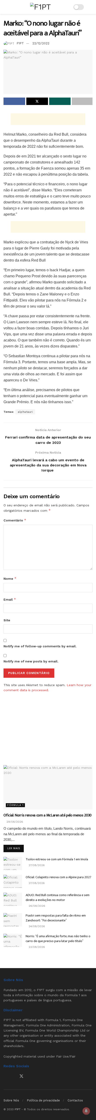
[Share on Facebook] (14, 101)
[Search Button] (91, 7)
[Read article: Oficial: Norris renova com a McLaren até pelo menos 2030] (48, 787)
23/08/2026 (36, 947)
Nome (10, 578)
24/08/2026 (36, 926)
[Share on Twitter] (37, 101)
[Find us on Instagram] (13, 1076)
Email (9, 599)
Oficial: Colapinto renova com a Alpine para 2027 (58, 877)
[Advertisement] (48, 119)
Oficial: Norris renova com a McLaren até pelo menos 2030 (47, 815)
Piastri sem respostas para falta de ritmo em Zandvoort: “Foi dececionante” (56, 918)
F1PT (20, 43)
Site (6, 620)
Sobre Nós (11, 1100)
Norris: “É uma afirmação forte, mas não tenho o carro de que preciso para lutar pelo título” (58, 938)
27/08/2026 (36, 865)
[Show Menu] (5, 7)
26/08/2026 (36, 905)
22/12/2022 (40, 43)
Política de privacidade (43, 1100)
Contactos (75, 1100)
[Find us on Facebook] (5, 1076)
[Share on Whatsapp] (60, 101)
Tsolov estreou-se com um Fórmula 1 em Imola (57, 859)
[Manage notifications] (86, 1111)
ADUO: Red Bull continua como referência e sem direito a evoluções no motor (57, 897)
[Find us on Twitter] (21, 1076)
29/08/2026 (14, 821)
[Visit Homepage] (40, 7)
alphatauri (25, 411)
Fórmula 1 (15, 805)
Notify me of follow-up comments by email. (40, 646)
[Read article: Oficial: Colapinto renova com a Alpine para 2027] (12, 881)
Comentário (14, 520)
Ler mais (15, 848)
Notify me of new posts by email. (30, 661)
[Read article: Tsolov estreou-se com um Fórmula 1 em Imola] (12, 863)
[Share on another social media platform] (82, 101)
